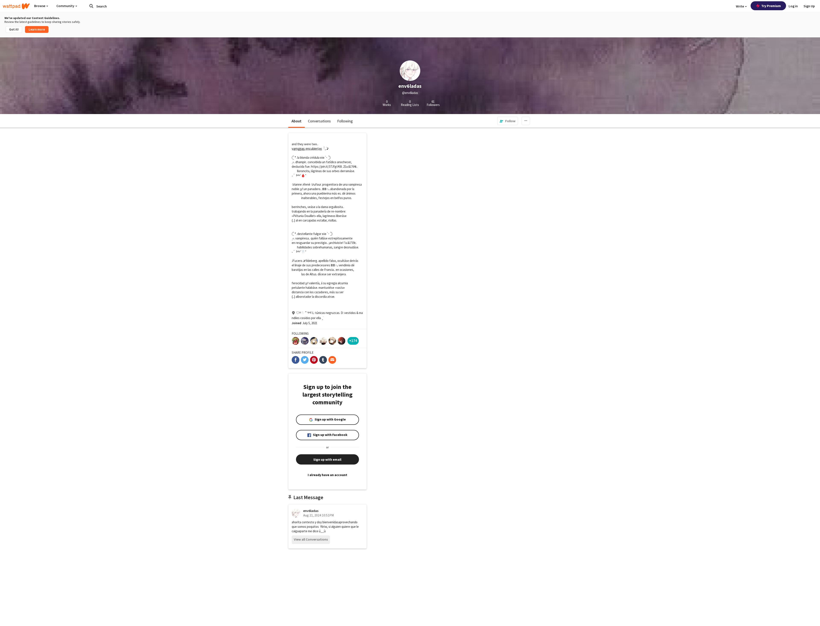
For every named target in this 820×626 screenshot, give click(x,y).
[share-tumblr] (323, 360)
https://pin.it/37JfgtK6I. (327, 166)
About (296, 121)
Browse (40, 6)
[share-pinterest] (314, 360)
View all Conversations (311, 539)
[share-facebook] (295, 360)
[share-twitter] (305, 360)
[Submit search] (91, 6)
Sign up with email (327, 459)
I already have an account (327, 475)
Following (345, 121)
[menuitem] (507, 121)
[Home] (16, 6)
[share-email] (332, 360)
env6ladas (310, 511)
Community (65, 6)
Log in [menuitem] (793, 6)
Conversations (319, 121)
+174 (353, 340)
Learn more (37, 29)
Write (740, 6)
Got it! (14, 29)
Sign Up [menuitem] (809, 6)
